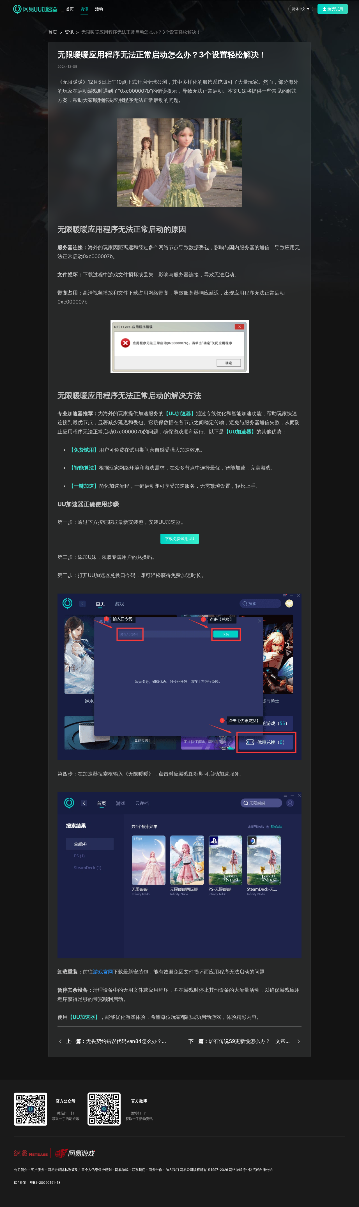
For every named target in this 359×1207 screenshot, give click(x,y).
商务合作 (155, 1170)
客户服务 (37, 1170)
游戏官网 (103, 972)
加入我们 (172, 1170)
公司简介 (20, 1170)
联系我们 (138, 1170)
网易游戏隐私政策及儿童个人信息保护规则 (80, 1170)
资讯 (84, 8)
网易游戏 (121, 1170)
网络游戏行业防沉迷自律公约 (251, 1170)
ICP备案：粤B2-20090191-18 (37, 1182)
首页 (70, 8)
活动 (99, 8)
